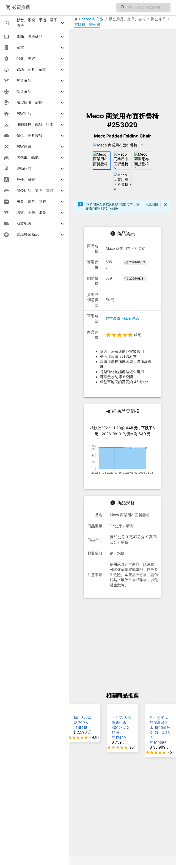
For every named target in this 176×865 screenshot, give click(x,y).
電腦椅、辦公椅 (87, 24)
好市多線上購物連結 (122, 318)
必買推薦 (21, 7)
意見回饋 (152, 204)
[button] (34, 23)
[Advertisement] (122, 68)
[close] (165, 204)
